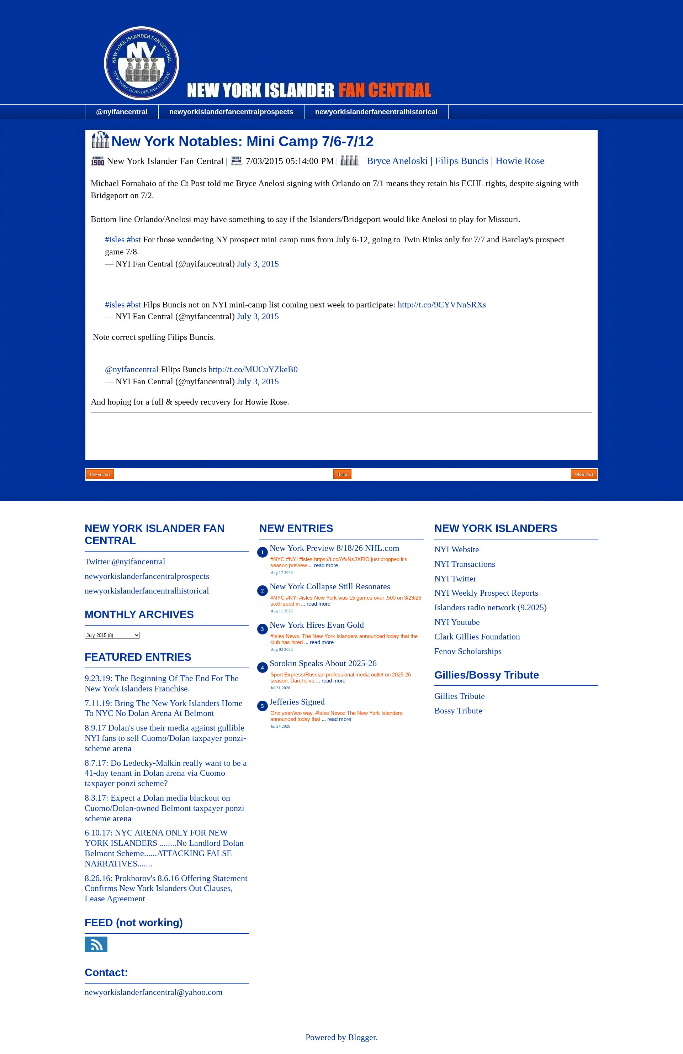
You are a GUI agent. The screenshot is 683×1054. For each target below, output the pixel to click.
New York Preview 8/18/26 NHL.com (334, 548)
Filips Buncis (461, 160)
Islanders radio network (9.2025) (490, 607)
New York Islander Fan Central (341, 9)
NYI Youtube (457, 622)
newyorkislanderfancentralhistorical (376, 112)
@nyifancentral (122, 112)
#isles (115, 239)
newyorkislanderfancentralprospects (231, 112)
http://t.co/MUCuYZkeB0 (253, 369)
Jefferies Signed (297, 701)
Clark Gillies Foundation (477, 636)
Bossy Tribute (458, 710)
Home (342, 474)
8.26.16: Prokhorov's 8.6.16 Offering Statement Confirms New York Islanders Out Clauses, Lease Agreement (166, 888)
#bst (134, 239)
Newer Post (100, 474)
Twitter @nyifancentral (125, 561)
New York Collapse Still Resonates (330, 586)
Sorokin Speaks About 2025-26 (323, 663)
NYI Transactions (464, 564)
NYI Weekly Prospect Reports (486, 592)
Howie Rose (520, 160)
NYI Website (456, 549)
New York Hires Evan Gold (317, 624)
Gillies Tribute (459, 696)
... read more (323, 565)
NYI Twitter (455, 578)
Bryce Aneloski (397, 160)
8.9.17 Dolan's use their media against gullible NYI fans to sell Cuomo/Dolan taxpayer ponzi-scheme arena (165, 738)
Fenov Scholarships (468, 651)
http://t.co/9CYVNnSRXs (442, 304)
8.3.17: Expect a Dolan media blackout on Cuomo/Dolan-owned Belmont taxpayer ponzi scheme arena (164, 808)
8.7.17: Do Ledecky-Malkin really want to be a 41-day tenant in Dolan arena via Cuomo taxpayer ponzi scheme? (166, 773)
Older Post (584, 474)
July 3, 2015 (258, 263)
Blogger (362, 1037)
